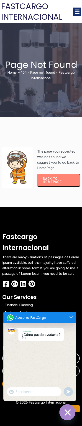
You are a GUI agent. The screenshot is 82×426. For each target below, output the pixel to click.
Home (12, 72)
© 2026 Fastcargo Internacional (41, 402)
